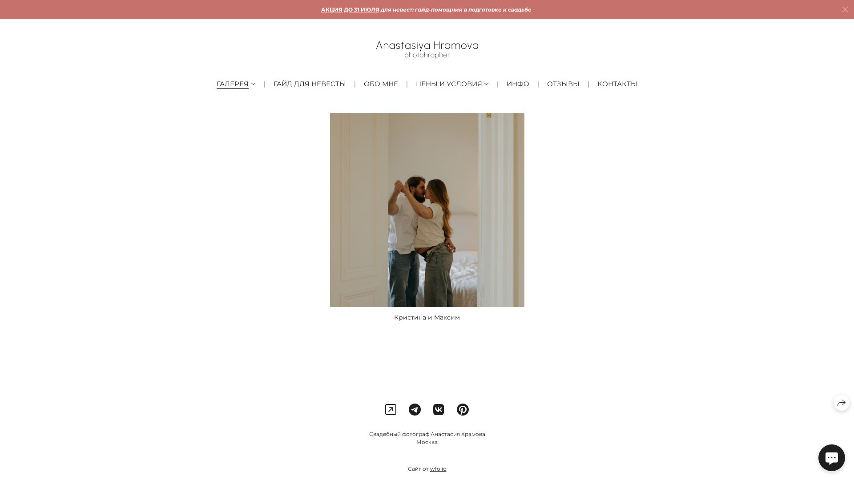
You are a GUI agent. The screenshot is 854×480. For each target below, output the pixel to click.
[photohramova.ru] (427, 50)
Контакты (617, 84)
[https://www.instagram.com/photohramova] (390, 409)
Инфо (518, 84)
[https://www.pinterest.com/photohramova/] (463, 409)
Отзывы (563, 84)
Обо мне (381, 84)
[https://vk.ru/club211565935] (438, 409)
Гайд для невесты (310, 84)
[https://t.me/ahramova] (415, 409)
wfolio (438, 468)
